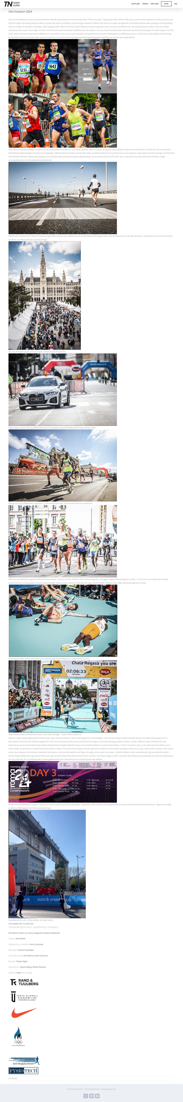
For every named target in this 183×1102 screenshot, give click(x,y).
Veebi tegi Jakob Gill (109, 1089)
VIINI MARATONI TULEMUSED (21, 923)
